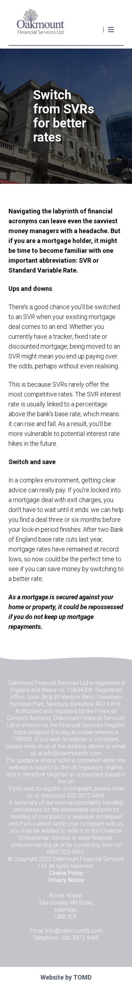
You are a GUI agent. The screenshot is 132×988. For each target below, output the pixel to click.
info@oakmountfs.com (72, 753)
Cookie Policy (66, 873)
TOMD (82, 977)
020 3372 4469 (86, 795)
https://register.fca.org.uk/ (46, 732)
